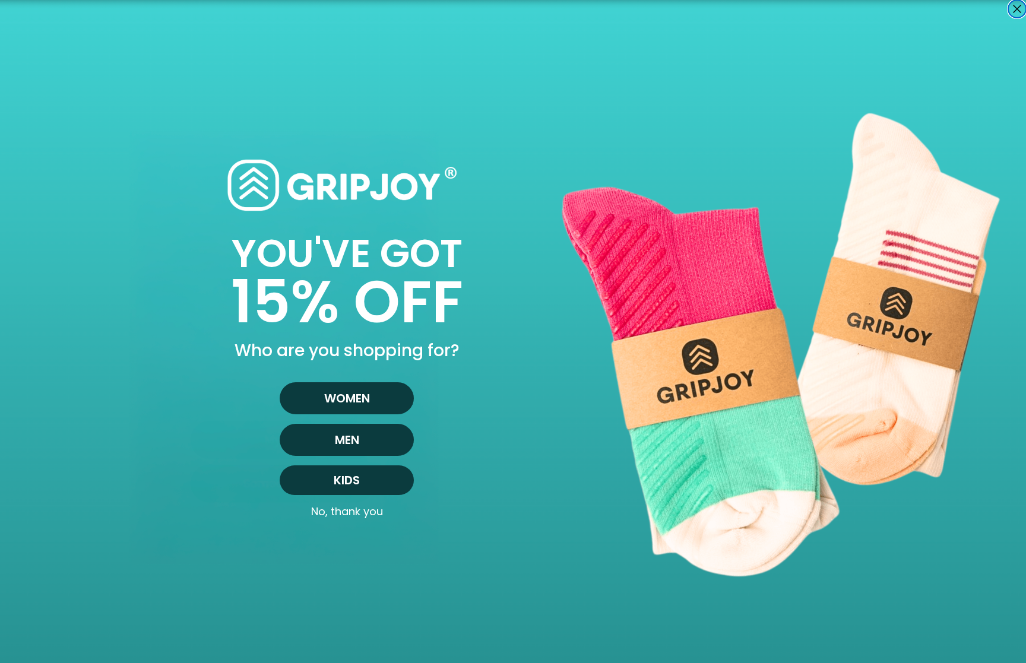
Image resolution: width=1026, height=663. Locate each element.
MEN (347, 440)
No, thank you (347, 512)
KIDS (347, 480)
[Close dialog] (1017, 9)
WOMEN (347, 398)
